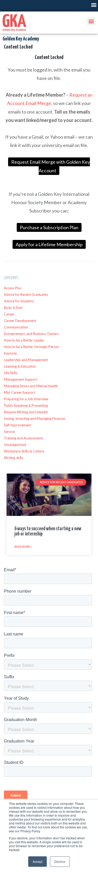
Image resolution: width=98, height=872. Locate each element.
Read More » (23, 546)
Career (9, 314)
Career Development (20, 321)
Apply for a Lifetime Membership (49, 244)
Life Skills (11, 373)
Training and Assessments (23, 438)
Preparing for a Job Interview (26, 399)
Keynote (10, 353)
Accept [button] (37, 861)
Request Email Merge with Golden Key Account (50, 166)
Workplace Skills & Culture (24, 451)
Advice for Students (19, 301)
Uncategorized (15, 445)
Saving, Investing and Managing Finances (34, 418)
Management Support (20, 379)
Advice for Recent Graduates (26, 294)
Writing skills (13, 458)
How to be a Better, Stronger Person (31, 347)
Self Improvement (17, 425)
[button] (93, 4)
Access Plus (12, 288)
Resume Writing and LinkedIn (26, 412)
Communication (16, 327)
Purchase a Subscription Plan (49, 227)
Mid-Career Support (19, 392)
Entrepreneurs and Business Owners (31, 334)
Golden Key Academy (21, 39)
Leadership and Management (26, 360)
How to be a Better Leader (24, 340)
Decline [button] (59, 861)
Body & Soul (13, 307)
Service (9, 431)
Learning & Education (20, 366)
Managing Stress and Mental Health (31, 386)
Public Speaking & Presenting (26, 405)
